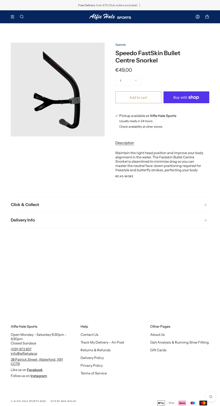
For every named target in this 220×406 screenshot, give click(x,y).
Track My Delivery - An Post (102, 342)
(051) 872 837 (21, 349)
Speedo (120, 45)
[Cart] (207, 16)
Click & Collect (25, 204)
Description (124, 143)
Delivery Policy (92, 358)
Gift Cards (158, 350)
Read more (124, 176)
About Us (157, 334)
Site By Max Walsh (63, 401)
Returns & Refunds (96, 350)
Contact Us (89, 334)
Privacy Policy (92, 365)
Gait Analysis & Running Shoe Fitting (179, 342)
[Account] (198, 16)
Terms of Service (94, 373)
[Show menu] (14, 17)
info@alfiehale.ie (24, 353)
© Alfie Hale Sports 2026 (28, 401)
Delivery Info (23, 220)
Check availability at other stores (140, 127)
